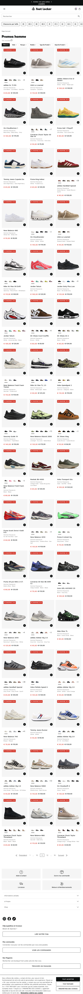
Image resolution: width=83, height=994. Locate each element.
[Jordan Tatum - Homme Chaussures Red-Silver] (14, 330)
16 (55, 855)
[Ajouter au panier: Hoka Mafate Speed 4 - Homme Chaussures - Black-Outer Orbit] (51, 675)
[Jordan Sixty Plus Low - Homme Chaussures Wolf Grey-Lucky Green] (73, 281)
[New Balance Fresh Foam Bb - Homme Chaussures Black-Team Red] (19, 480)
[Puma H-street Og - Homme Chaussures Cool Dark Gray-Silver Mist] (64, 532)
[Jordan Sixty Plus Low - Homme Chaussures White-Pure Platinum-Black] (64, 281)
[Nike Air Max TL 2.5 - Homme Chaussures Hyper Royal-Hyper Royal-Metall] (46, 380)
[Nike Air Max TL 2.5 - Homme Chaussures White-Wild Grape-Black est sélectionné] (32, 380)
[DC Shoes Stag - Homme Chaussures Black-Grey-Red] (68, 431)
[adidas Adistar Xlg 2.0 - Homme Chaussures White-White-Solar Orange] (37, 632)
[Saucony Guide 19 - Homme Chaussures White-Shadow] (14, 431)
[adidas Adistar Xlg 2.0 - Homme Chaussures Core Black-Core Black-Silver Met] (41, 632)
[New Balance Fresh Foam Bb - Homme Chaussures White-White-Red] (14, 480)
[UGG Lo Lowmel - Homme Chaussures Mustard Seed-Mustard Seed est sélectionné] (59, 232)
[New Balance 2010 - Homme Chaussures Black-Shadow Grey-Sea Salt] (37, 532)
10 (37, 855)
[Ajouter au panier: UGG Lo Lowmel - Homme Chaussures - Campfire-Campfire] (51, 73)
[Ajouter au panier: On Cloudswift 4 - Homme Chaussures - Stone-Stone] (78, 773)
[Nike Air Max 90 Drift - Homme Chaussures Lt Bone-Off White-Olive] (10, 281)
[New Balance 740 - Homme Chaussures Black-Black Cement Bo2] (19, 731)
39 (23, 24)
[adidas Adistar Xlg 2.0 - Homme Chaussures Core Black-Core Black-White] (73, 731)
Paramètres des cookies (68, 989)
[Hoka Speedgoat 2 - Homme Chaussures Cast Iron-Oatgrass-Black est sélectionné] (59, 380)
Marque (22, 45)
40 (36, 24)
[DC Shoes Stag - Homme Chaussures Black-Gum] (64, 431)
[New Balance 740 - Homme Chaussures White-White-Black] (10, 731)
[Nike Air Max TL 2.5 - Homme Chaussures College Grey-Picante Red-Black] (41, 380)
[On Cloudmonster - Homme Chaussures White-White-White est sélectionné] (32, 232)
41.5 (55, 24)
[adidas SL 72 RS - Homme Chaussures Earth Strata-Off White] (10, 80)
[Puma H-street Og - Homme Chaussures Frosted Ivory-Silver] (68, 532)
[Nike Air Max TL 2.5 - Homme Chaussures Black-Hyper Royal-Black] (37, 380)
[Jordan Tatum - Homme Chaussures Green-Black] (37, 281)
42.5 (68, 24)
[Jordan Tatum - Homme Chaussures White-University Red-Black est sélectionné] (6, 330)
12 (47, 855)
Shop (6, 907)
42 (62, 24)
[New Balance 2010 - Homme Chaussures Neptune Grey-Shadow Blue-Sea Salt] (10, 632)
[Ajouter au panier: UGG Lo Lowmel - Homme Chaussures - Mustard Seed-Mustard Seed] (78, 224)
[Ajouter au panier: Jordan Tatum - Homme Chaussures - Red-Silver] (51, 274)
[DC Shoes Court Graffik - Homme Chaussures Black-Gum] (46, 330)
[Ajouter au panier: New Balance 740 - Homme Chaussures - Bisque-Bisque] (24, 724)
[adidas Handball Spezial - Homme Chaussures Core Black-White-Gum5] (64, 180)
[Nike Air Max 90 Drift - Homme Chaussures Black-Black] (14, 281)
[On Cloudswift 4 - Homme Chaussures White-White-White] (64, 781)
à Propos (7, 901)
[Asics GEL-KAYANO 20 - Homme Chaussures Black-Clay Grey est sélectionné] (59, 583)
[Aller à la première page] (16, 855)
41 (49, 24)
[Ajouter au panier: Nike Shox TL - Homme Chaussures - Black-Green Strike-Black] (78, 625)
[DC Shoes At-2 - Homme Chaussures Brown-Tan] (68, 330)
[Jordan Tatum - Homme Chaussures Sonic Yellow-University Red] (46, 281)
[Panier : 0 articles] (79, 9)
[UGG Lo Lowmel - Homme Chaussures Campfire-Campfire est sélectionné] (32, 80)
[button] (11, 40)
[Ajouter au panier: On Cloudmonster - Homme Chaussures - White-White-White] (51, 224)
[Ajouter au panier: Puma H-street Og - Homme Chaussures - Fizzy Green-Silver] (78, 525)
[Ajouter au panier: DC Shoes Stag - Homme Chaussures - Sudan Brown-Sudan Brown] (78, 424)
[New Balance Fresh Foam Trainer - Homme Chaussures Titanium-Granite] (10, 380)
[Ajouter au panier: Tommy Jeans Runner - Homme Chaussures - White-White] (51, 724)
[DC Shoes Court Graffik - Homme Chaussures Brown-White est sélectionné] (32, 330)
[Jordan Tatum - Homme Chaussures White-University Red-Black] (41, 281)
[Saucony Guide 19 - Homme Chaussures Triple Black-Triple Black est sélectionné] (6, 431)
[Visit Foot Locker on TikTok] (14, 919)
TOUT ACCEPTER (68, 979)
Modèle (32, 45)
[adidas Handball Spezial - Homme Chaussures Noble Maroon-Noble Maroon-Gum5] (19, 682)
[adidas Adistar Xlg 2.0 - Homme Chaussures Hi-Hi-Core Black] (14, 781)
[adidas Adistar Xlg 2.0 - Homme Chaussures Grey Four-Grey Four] (64, 731)
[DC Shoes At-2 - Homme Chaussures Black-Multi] (64, 330)
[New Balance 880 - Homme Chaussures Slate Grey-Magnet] (37, 830)
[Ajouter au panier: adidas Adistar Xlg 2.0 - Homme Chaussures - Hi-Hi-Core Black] (78, 724)
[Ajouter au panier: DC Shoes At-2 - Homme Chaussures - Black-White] (78, 323)
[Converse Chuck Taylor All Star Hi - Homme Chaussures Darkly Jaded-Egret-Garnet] (46, 129)
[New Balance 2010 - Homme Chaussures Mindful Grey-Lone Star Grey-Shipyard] (46, 532)
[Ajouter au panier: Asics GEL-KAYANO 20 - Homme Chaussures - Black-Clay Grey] (78, 576)
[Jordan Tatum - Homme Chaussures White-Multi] (50, 281)
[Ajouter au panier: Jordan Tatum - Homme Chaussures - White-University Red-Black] (24, 323)
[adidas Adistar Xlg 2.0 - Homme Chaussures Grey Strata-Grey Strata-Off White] (68, 731)
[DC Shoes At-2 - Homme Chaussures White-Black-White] (73, 330)
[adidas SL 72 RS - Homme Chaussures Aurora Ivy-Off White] (14, 80)
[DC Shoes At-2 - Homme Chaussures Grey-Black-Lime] (77, 330)
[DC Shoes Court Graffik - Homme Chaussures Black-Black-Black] (41, 330)
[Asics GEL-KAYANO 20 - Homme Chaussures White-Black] (68, 583)
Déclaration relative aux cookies (32, 993)
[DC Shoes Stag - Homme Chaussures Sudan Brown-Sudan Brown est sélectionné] (59, 431)
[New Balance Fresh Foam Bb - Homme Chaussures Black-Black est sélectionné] (6, 480)
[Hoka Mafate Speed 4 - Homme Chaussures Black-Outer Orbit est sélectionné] (32, 682)
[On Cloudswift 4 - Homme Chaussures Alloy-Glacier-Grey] (68, 781)
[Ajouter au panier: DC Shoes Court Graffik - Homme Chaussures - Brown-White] (51, 323)
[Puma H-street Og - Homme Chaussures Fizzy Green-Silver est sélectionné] (59, 532)
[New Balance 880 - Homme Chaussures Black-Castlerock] (41, 830)
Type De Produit (44, 45)
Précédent (23, 855)
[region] (41, 2)
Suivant (61, 855)
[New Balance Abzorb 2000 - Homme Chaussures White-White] (41, 431)
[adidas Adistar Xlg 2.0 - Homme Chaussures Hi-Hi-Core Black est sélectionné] (59, 731)
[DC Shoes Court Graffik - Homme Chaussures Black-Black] (37, 330)
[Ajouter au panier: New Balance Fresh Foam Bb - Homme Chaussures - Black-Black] (24, 473)
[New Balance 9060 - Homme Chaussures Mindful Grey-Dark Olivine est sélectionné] (32, 781)
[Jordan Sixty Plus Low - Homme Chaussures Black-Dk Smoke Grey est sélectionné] (59, 281)
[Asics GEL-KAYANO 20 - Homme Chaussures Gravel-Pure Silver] (64, 583)
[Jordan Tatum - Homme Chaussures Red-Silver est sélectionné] (32, 281)
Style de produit (60, 45)
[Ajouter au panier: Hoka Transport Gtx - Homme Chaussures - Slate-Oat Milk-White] (78, 473)
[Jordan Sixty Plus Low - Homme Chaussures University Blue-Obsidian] (68, 281)
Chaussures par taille (10, 24)
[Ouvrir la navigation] (4, 9)
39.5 (29, 24)
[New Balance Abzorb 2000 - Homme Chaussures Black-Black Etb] (37, 431)
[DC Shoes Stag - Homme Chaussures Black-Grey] (73, 431)
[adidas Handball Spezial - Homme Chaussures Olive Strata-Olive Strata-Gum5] (68, 180)
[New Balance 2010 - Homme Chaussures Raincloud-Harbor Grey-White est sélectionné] (6, 632)
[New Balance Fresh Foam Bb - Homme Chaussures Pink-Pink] (10, 480)
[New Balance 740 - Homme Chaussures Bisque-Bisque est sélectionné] (6, 731)
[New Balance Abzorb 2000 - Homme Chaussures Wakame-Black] (46, 431)
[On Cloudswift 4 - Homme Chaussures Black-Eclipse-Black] (73, 781)
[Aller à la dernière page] (66, 855)
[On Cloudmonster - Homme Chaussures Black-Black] (46, 232)
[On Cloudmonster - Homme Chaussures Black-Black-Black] (41, 232)
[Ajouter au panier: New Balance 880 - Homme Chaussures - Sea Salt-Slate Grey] (51, 823)
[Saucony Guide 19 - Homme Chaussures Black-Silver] (10, 431)
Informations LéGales (11, 896)
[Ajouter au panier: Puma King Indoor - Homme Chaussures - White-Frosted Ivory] (51, 173)
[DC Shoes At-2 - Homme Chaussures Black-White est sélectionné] (59, 330)
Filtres (5, 45)
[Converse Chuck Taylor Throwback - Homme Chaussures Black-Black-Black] (68, 830)
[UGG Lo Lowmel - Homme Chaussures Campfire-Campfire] (68, 232)
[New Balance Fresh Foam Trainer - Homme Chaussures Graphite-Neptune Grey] (14, 380)
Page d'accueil (6, 31)
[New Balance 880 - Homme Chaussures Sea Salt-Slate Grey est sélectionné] (32, 830)
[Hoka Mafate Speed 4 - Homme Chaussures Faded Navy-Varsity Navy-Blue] (37, 682)
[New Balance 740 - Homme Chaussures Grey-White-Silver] (14, 731)
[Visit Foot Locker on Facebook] (9, 919)
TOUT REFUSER (68, 984)
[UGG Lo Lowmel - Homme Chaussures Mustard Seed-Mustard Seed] (41, 80)
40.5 (43, 24)
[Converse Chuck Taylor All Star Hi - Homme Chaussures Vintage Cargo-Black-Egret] (37, 129)
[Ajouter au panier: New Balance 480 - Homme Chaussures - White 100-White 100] (24, 224)
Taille (13, 45)
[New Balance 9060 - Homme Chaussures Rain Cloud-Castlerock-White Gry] (41, 781)
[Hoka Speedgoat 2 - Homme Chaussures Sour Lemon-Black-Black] (64, 380)
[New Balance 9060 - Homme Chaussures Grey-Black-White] (37, 781)
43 (75, 24)
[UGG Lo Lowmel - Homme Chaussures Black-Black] (37, 80)
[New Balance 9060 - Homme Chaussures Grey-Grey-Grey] (46, 781)
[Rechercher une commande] (78, 16)
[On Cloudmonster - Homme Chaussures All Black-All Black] (37, 232)
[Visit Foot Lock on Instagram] (4, 919)
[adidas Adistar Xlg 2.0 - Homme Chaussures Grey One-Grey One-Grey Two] (64, 682)
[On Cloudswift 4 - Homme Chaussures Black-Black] (77, 781)
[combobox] (41, 16)
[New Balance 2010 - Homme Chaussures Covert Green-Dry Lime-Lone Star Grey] (41, 532)
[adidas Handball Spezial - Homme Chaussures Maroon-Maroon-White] (73, 180)
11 (42, 855)
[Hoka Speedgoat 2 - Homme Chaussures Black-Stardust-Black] (68, 380)
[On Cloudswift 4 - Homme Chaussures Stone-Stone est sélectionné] (59, 781)
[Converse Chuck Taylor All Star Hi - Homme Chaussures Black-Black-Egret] (41, 129)
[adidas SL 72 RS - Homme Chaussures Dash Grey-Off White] (19, 80)
